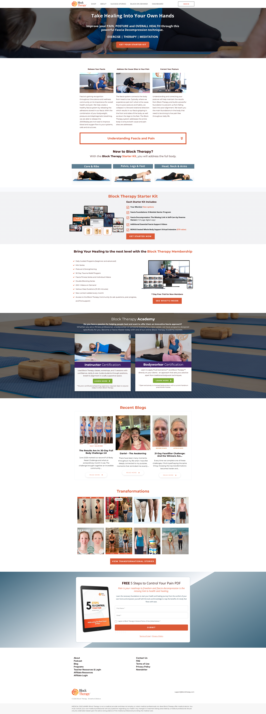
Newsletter (141, 669)
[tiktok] (185, 696)
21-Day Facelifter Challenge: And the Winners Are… (170, 454)
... (101, 468)
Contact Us (141, 658)
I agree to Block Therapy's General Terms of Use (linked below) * (139, 621)
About (77, 658)
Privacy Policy (157, 636)
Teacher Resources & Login (87, 669)
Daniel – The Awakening (133, 453)
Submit (151, 627)
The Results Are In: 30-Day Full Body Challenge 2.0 (96, 451)
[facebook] (174, 696)
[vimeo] (189, 696)
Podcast (78, 661)
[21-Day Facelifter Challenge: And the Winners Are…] (169, 432)
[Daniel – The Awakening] (133, 432)
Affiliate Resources (83, 672)
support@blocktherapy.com (184, 692)
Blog (76, 664)
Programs (79, 666)
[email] (170, 696)
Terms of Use (145, 636)
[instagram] (178, 696)
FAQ (138, 661)
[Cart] (176, 4)
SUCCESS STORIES (118, 4)
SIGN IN (186, 4)
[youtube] (193, 696)
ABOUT (103, 4)
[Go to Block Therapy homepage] (79, 3)
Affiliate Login (81, 675)
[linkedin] (182, 696)
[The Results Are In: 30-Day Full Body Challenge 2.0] (96, 431)
